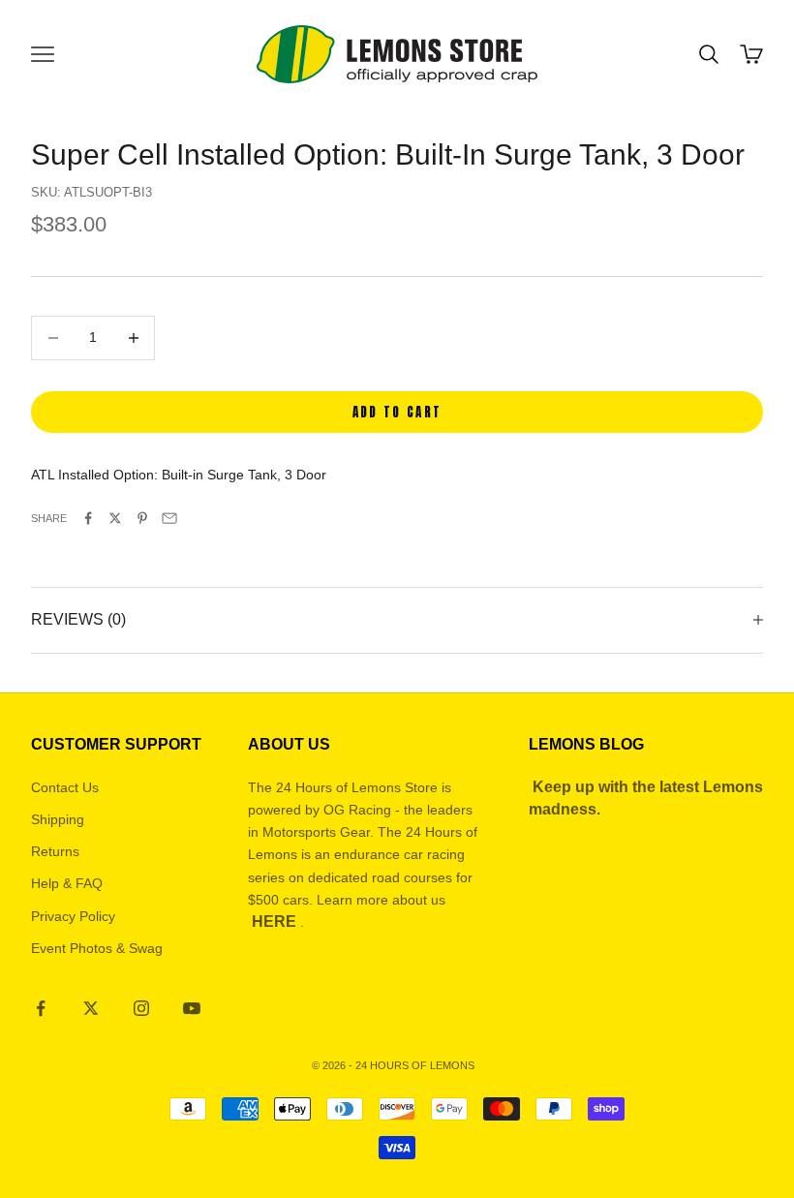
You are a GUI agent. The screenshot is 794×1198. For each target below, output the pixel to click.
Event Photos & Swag (97, 948)
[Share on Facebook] (88, 518)
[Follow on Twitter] (91, 1008)
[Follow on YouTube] (191, 1008)
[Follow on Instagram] (141, 1008)
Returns (55, 851)
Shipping (57, 819)
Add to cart (397, 412)
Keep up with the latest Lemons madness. (646, 798)
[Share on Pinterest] (142, 518)
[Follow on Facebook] (40, 1008)
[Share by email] (169, 518)
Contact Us (65, 787)
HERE (274, 921)
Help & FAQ (67, 883)
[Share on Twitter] (115, 518)
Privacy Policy (73, 916)
